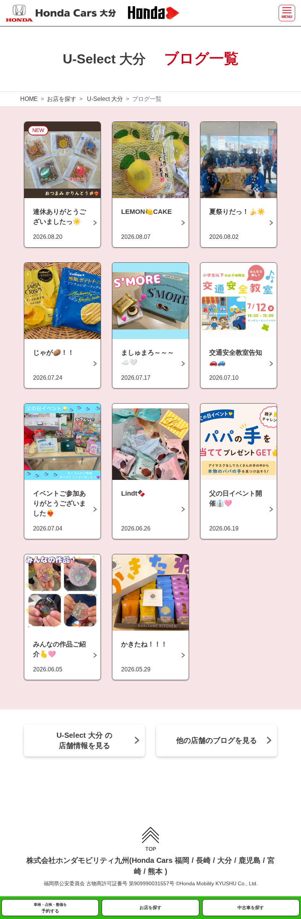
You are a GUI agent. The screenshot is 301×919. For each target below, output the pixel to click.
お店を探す (61, 99)
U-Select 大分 (105, 99)
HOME (29, 99)
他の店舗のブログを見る (216, 740)
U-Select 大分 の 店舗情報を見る (84, 740)
